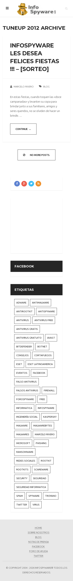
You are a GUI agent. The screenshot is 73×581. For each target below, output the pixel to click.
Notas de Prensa (38, 541)
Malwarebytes (42, 425)
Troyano (50, 495)
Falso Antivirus (26, 381)
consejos (22, 355)
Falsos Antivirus (27, 390)
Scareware (41, 469)
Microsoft (23, 443)
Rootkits (22, 469)
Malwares (22, 434)
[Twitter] (31, 184)
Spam (19, 495)
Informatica (24, 408)
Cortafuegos (43, 355)
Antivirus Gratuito (29, 337)
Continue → (23, 129)
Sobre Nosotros (38, 532)
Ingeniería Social (27, 416)
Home (38, 527)
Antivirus (22, 320)
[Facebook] (17, 184)
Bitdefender (24, 346)
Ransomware (24, 452)
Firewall (49, 390)
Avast (51, 337)
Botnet (42, 346)
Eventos (21, 373)
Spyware (33, 495)
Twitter (21, 504)
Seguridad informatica (31, 487)
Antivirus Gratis (27, 329)
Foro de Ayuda (38, 551)
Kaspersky (50, 416)
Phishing (41, 443)
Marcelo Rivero (24, 86)
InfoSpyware (46, 408)
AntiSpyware (46, 311)
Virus (36, 504)
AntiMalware (40, 302)
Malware (22, 425)
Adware (21, 302)
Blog (46, 86)
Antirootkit (24, 311)
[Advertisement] (43, 224)
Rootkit (46, 460)
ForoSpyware (25, 399)
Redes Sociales (25, 460)
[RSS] (38, 184)
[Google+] (24, 184)
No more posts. (40, 155)
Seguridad (39, 478)
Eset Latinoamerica (40, 364)
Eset (19, 364)
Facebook (39, 373)
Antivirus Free (43, 320)
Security (21, 478)
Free (42, 399)
